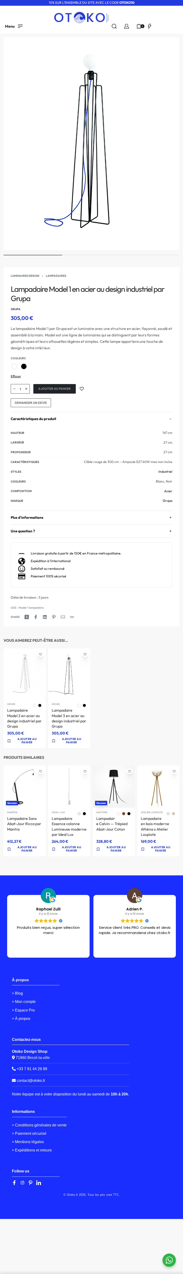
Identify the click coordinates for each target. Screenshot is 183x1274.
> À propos (21, 1019)
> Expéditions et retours (32, 1150)
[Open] (149, 26)
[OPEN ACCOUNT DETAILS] (126, 26)
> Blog (17, 993)
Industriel (165, 471)
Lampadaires (56, 275)
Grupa (167, 500)
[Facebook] (14, 1182)
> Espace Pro (23, 1010)
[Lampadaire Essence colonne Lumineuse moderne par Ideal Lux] (69, 786)
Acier (168, 491)
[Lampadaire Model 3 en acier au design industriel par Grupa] (69, 673)
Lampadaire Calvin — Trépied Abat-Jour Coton (111, 824)
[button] (24, 849)
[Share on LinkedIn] (45, 617)
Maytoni (101, 812)
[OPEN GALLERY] (91, 143)
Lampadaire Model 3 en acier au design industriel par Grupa (69, 718)
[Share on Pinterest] (54, 617)
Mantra (12, 812)
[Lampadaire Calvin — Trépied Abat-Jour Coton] (114, 786)
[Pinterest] (30, 1182)
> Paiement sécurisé (29, 1133)
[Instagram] (22, 1182)
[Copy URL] (72, 617)
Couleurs (18, 358)
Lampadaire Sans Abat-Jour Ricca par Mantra (24, 824)
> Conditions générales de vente (39, 1125)
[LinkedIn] (38, 1182)
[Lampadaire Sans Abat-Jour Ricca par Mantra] (25, 786)
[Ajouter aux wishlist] (81, 389)
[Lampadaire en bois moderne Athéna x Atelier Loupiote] (158, 786)
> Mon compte (24, 1002)
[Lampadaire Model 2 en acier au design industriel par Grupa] (25, 674)
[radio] (14, 366)
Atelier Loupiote (152, 812)
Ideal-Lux (58, 812)
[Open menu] (14, 26)
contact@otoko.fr (31, 1081)
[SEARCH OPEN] (114, 26)
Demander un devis (31, 403)
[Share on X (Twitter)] (27, 617)
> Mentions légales (28, 1142)
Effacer (16, 376)
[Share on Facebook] (36, 617)
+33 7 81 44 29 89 (31, 1069)
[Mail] (63, 617)
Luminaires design (25, 275)
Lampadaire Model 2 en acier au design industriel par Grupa (24, 718)
